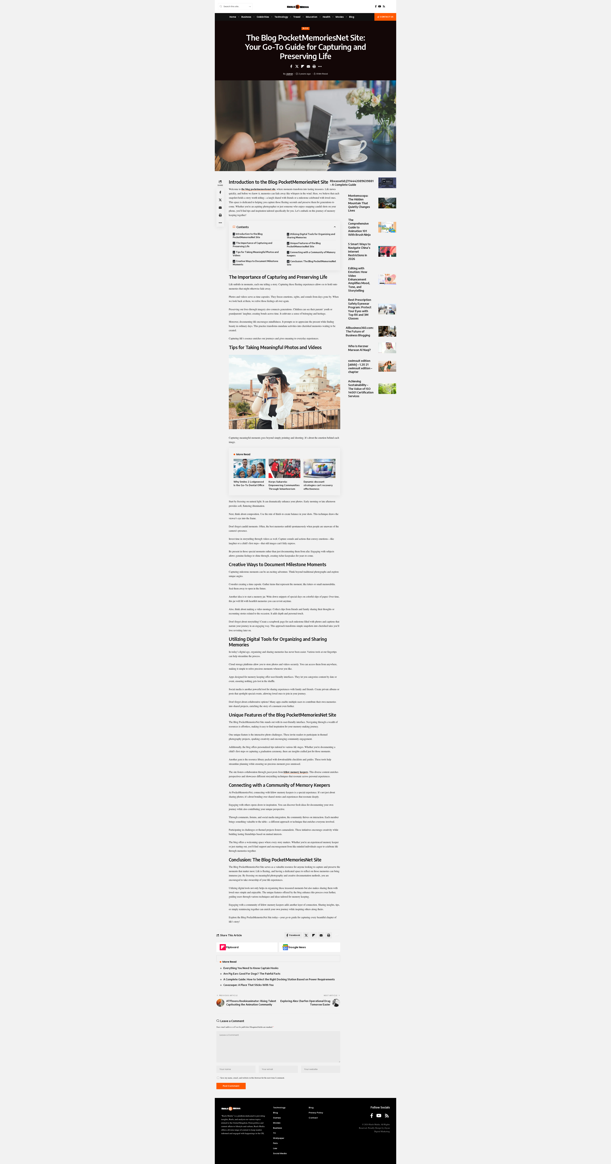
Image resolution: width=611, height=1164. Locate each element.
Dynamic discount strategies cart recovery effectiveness (318, 485)
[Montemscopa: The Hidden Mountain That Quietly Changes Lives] (387, 203)
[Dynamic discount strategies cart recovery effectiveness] (319, 468)
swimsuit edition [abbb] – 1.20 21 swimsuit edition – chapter (360, 366)
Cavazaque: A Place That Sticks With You (248, 985)
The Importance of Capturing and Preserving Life (252, 245)
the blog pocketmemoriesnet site (258, 189)
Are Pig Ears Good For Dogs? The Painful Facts (251, 973)
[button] (314, 66)
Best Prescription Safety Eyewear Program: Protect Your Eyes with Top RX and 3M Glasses (359, 309)
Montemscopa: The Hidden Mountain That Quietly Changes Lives (359, 203)
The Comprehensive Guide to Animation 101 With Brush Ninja (359, 227)
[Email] (308, 66)
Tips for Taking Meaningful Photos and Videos (256, 254)
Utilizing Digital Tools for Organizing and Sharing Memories (311, 236)
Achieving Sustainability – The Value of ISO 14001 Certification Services (360, 388)
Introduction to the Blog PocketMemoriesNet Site (248, 236)
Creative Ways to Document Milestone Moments (255, 263)
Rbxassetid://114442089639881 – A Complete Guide (352, 182)
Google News (297, 947)
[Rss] (384, 6)
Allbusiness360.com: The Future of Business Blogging (360, 331)
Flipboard (232, 947)
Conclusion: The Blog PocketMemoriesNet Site (311, 263)
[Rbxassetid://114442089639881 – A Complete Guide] (387, 182)
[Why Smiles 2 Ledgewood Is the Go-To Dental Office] (249, 468)
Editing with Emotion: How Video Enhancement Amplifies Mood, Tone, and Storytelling (359, 279)
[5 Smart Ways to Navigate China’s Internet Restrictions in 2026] (387, 251)
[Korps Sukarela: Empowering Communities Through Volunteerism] (284, 468)
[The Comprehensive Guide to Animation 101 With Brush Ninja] (387, 227)
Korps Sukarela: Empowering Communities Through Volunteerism (284, 485)
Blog (305, 28)
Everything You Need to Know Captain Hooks (250, 968)
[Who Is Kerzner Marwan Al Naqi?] (387, 348)
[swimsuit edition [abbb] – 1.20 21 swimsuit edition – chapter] (387, 366)
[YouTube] (379, 6)
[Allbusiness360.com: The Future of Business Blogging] (387, 331)
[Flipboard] (223, 947)
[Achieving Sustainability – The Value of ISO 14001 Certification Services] (387, 388)
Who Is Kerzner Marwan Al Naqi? (359, 347)
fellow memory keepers (296, 772)
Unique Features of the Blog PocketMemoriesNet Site (304, 245)
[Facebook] (375, 6)
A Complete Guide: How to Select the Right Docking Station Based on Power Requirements (279, 979)
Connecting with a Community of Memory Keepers (311, 254)
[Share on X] (297, 66)
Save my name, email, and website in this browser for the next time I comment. (252, 1077)
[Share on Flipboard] (302, 66)
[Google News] (285, 947)
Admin (289, 73)
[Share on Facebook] (291, 66)
